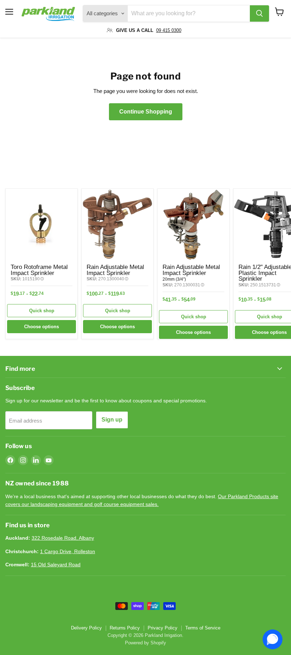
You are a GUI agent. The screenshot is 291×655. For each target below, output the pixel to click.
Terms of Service (202, 628)
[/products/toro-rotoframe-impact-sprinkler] (41, 224)
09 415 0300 (168, 30)
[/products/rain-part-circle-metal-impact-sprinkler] (193, 224)
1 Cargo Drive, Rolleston (67, 551)
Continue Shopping (145, 112)
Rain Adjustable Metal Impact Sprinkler (115, 270)
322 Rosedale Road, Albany (63, 538)
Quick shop (41, 310)
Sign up (111, 420)
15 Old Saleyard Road (56, 564)
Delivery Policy (86, 628)
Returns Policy (125, 628)
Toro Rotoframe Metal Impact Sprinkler (39, 270)
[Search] (259, 13)
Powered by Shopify (145, 642)
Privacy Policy (162, 628)
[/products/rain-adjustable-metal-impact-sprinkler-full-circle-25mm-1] (117, 224)
